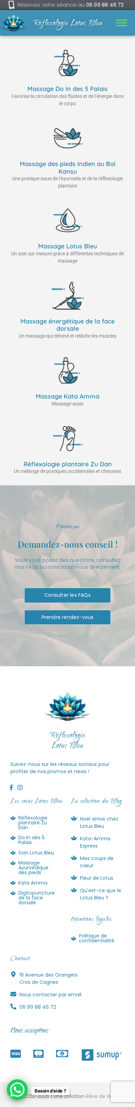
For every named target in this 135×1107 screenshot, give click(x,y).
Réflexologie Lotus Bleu (67, 23)
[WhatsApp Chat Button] (17, 1089)
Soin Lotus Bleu (36, 852)
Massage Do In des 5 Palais (67, 89)
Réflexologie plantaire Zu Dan (68, 464)
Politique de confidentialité (96, 938)
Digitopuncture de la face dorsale (36, 897)
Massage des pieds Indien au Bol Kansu (68, 167)
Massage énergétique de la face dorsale (67, 325)
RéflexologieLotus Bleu (67, 741)
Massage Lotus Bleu (67, 246)
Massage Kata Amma (67, 396)
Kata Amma (32, 882)
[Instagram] (19, 787)
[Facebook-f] (11, 787)
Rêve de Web (102, 1096)
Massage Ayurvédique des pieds (33, 867)
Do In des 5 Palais (31, 840)
